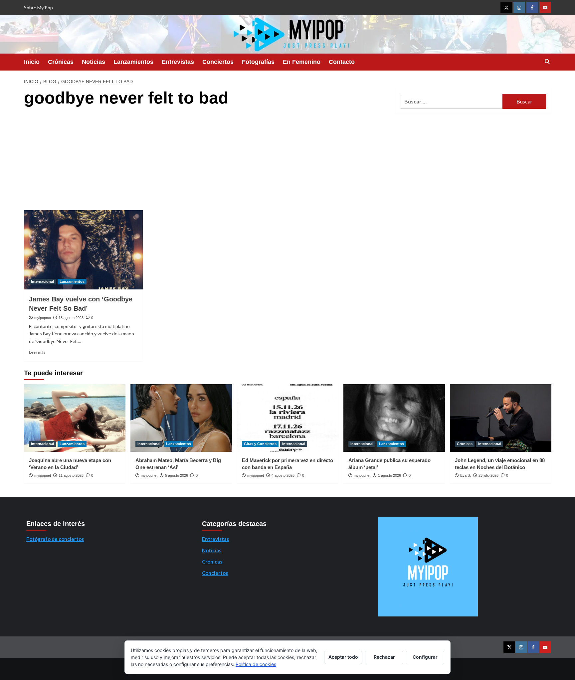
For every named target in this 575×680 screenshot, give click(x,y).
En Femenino (301, 62)
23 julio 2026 (488, 475)
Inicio (32, 62)
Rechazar (384, 657)
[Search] (547, 62)
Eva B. (465, 475)
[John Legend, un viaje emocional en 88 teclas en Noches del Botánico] (500, 418)
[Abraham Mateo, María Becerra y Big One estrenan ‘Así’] (181, 418)
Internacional (42, 281)
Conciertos (218, 62)
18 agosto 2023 (71, 318)
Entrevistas (178, 62)
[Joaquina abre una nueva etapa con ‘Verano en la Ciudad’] (74, 418)
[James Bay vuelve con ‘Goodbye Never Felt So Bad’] (83, 249)
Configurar (425, 657)
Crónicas (61, 62)
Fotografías (258, 62)
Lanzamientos (133, 62)
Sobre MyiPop (38, 7)
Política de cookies (256, 664)
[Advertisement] (207, 160)
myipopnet (42, 318)
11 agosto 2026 (71, 475)
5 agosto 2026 (176, 475)
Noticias (93, 62)
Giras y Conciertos (260, 444)
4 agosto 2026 (283, 475)
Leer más (37, 352)
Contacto (342, 62)
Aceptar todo (343, 657)
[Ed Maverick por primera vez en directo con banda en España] (287, 418)
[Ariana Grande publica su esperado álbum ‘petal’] (394, 418)
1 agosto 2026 (389, 475)
